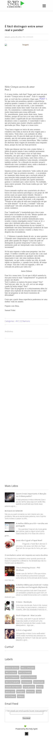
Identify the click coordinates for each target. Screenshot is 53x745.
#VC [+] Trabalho (12, 682)
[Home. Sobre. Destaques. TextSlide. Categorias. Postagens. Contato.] (37, 3)
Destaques (26, 682)
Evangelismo (29, 687)
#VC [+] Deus (11, 672)
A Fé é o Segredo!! (24, 630)
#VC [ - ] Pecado (27, 667)
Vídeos (21, 696)
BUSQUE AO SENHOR (14, 511)
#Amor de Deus (12, 667)
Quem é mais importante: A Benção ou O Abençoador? (31, 494)
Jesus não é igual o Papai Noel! (29, 540)
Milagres (20, 691)
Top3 (39, 691)
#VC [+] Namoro (23, 321)
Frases (40, 687)
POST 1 (43, 99)
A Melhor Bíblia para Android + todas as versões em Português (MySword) (32, 586)
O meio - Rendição (24, 602)
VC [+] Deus (10, 696)
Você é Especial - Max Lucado (28, 615)
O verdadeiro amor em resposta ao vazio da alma (26, 555)
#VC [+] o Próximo (28, 677)
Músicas (30, 691)
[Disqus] (26, 374)
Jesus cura (10, 691)
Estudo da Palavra (13, 687)
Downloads (38, 682)
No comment (28, 37)
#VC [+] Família (25, 672)
